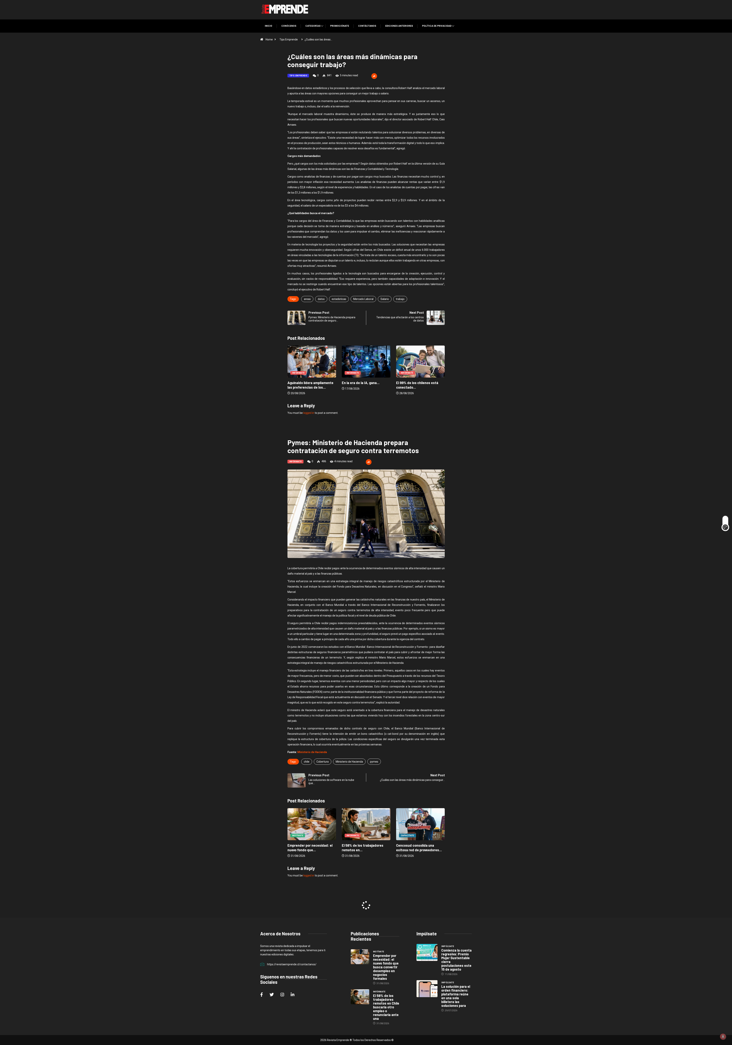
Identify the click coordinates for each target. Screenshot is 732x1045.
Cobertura (322, 761)
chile (306, 761)
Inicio (268, 26)
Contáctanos (367, 26)
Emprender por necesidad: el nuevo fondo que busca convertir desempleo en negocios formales (386, 967)
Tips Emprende (288, 39)
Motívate (406, 835)
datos (321, 299)
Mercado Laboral (363, 299)
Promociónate (339, 26)
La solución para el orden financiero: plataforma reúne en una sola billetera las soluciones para (455, 996)
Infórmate (298, 373)
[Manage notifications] (723, 1037)
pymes (374, 761)
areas (307, 299)
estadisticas (339, 299)
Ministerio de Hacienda (312, 752)
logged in (308, 412)
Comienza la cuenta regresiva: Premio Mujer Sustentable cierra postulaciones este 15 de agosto (456, 959)
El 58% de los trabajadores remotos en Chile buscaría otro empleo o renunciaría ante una (386, 1007)
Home (269, 39)
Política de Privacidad (436, 26)
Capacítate (353, 835)
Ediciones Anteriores (399, 26)
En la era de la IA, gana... (306, 383)
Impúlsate (447, 946)
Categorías (312, 26)
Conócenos (288, 26)
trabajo (400, 299)
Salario (384, 299)
